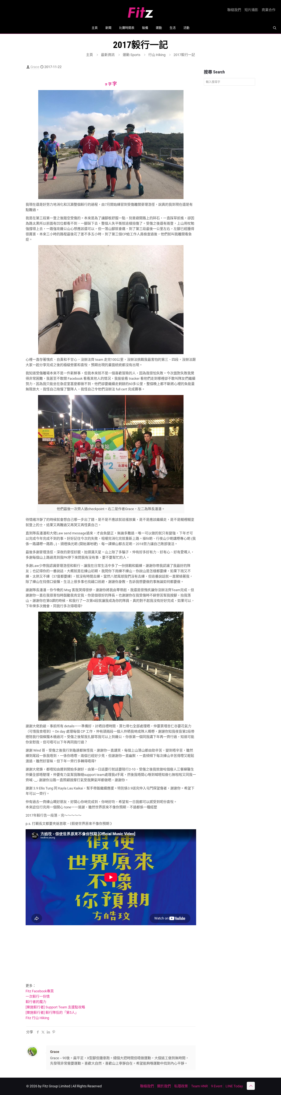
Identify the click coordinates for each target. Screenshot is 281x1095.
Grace (34, 67)
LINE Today (234, 1086)
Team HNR (199, 1086)
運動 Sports (131, 55)
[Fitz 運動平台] (140, 11)
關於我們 (164, 1086)
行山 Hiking (157, 55)
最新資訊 (108, 55)
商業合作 (268, 10)
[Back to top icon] (251, 1086)
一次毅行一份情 (38, 996)
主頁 (89, 55)
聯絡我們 (234, 10)
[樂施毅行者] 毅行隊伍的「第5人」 (52, 1012)
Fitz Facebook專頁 (40, 991)
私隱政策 (181, 1086)
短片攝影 (251, 10)
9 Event (216, 1086)
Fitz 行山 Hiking (37, 1018)
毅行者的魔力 (36, 1002)
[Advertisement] (111, 955)
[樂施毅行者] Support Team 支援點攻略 (55, 1007)
